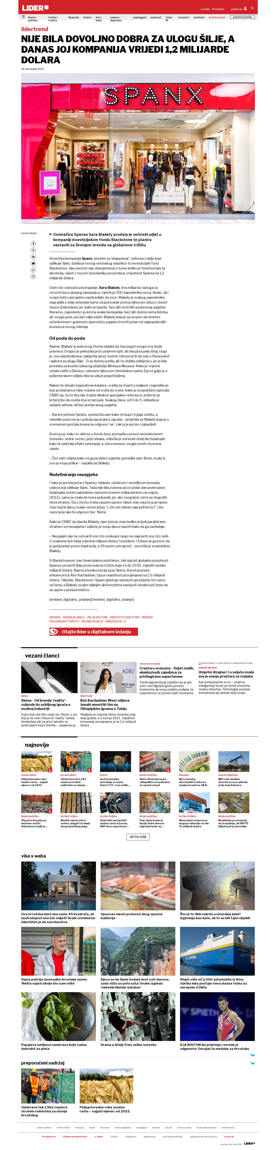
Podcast (156, 1127)
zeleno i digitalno (116, 19)
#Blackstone (97, 617)
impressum (130, 1136)
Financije (79, 1127)
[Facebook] (33, 243)
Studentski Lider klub (206, 1127)
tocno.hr (229, 1136)
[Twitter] (33, 250)
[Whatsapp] (33, 269)
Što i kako (104, 1127)
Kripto (92, 1127)
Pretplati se (49, 1136)
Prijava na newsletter (75, 1136)
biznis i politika (33, 19)
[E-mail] (33, 263)
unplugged (139, 17)
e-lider (99, 1136)
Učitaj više (138, 837)
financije (74, 17)
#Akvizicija (113, 621)
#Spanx (55, 617)
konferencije (217, 17)
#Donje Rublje (92, 621)
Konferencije (228, 1127)
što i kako (99, 19)
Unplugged (141, 1127)
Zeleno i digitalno (123, 1127)
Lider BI (169, 19)
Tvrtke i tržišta (63, 1127)
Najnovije (37, 744)
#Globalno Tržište (64, 621)
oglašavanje (149, 1136)
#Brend (147, 617)
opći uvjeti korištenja (172, 1136)
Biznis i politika (44, 1127)
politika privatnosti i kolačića (203, 1136)
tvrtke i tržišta (53, 19)
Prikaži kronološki (242, 17)
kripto (87, 17)
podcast (156, 17)
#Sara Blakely (74, 617)
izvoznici (183, 17)
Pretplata (218, 9)
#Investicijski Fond (125, 617)
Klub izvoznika (184, 1127)
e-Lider (205, 9)
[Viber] (33, 276)
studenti (198, 17)
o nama (114, 1136)
